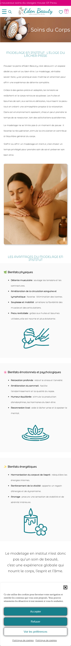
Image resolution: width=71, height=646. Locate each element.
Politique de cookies (23, 640)
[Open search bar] (10, 12)
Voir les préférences (35, 631)
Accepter (35, 611)
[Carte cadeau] (66, 11)
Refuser (35, 621)
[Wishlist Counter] (61, 12)
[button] (65, 587)
